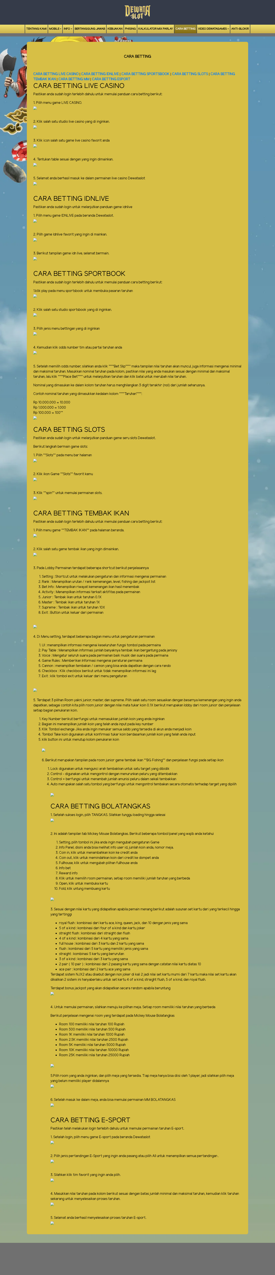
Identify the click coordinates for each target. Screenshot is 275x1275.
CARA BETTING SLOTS (190, 74)
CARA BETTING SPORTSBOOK (145, 74)
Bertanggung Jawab (90, 28)
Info (67, 28)
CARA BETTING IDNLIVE (100, 74)
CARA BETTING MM (73, 79)
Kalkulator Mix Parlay (155, 28)
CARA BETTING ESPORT (111, 79)
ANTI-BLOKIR (240, 28)
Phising (130, 28)
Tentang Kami (36, 28)
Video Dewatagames (212, 28)
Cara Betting (186, 28)
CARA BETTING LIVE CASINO (56, 74)
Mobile (54, 28)
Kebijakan (115, 28)
